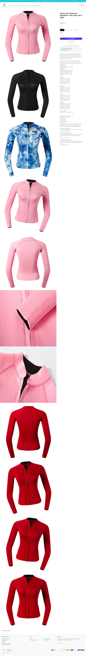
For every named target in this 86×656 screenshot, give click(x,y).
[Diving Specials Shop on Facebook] (7, 650)
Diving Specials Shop (8, 652)
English (4, 650)
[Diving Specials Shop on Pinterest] (9, 650)
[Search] (79, 5)
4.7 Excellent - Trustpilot (64, 144)
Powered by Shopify (4, 653)
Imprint (31, 638)
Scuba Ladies (22, 5)
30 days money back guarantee (65, 137)
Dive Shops (27, 5)
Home (9, 5)
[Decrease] (61, 35)
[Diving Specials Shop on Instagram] (10, 650)
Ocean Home (33, 5)
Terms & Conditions (46, 638)
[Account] (81, 5)
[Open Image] (28, 36)
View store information (64, 50)
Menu (12, 5)
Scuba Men (16, 5)
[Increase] (64, 35)
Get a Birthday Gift (38, 5)
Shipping (69, 45)
